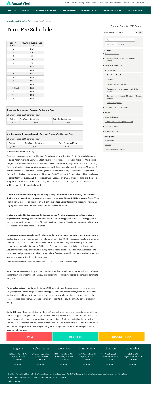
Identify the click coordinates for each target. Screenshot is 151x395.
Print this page (139, 29)
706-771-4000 (18, 359)
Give (132, 3)
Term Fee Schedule (114, 75)
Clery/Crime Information (42, 374)
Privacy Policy (123, 374)
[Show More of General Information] (104, 53)
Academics (25, 10)
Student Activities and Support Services (119, 122)
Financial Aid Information (113, 65)
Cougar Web (140, 3)
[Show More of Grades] (104, 112)
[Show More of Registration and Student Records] (104, 107)
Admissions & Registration (45, 10)
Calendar (126, 3)
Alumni (67, 3)
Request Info (121, 336)
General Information (112, 54)
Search (121, 44)
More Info (18, 364)
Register (75, 336)
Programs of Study (111, 126)
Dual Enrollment (115, 3)
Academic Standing (111, 117)
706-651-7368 (64, 359)
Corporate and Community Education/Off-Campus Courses (124, 97)
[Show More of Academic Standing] (104, 117)
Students (74, 3)
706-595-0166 (110, 359)
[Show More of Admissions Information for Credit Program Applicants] (104, 58)
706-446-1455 (41, 359)
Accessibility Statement (24, 374)
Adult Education (91, 3)
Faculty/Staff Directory (75, 374)
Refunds (110, 80)
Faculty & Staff (103, 3)
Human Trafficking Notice (93, 374)
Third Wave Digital (51, 377)
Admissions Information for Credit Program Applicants (120, 59)
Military (81, 3)
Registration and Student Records (117, 107)
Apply (29, 336)
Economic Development (111, 10)
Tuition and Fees (33, 21)
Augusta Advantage (69, 10)
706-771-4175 (87, 359)
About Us (12, 10)
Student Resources (134, 10)
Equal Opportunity (59, 374)
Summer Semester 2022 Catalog (16, 21)
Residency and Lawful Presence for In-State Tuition (122, 90)
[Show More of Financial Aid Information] (104, 65)
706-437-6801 (133, 359)
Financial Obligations (114, 103)
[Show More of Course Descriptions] (104, 131)
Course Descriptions (112, 131)
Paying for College (89, 10)
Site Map (108, 145)
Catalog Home (110, 140)
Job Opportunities (109, 374)
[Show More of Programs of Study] (104, 126)
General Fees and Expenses (117, 84)
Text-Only (63, 377)
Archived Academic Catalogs (115, 149)
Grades (107, 112)
